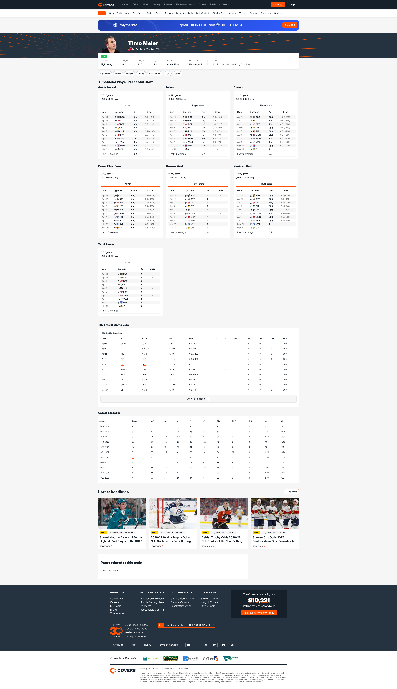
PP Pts (141, 74)
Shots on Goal (243, 166)
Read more (292, 492)
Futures (169, 13)
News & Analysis (184, 13)
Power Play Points (110, 166)
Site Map (118, 644)
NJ (133, 462)
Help (133, 644)
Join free (277, 4)
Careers (114, 602)
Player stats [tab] (130, 105)
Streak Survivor (210, 598)
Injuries (232, 13)
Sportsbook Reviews (152, 598)
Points (118, 74)
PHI (122, 364)
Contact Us (116, 598)
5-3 (145, 354)
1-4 (144, 385)
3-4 (144, 374)
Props (158, 13)
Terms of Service (168, 644)
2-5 (144, 359)
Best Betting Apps (181, 605)
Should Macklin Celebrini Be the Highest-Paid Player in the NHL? (121, 539)
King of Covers (209, 602)
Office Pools (208, 605)
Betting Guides (152, 592)
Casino (202, 4)
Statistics (278, 13)
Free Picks (137, 13)
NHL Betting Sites (110, 570)
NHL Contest (202, 13)
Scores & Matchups (119, 13)
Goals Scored (107, 87)
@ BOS (124, 343)
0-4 (144, 343)
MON (123, 374)
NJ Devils (137, 49)
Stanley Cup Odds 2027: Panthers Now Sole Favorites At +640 (274, 539)
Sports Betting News (152, 602)
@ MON (124, 369)
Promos (168, 4)
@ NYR (124, 385)
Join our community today (259, 612)
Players (253, 13)
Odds (135, 4)
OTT (123, 349)
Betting (156, 4)
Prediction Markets (220, 4)
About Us (117, 592)
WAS (123, 379)
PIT (122, 359)
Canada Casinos (180, 602)
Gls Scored (105, 74)
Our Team (115, 605)
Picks (145, 4)
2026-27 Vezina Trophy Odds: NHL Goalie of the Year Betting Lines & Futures (171, 539)
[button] (198, 399)
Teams (242, 13)
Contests (208, 592)
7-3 (145, 379)
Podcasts (145, 605)
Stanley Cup (219, 13)
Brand (113, 609)
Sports (124, 4)
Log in (293, 4)
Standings (266, 13)
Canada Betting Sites (183, 598)
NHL (102, 13)
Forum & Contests (185, 4)
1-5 (144, 364)
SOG (168, 74)
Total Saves (106, 244)
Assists (129, 74)
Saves (177, 74)
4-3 (145, 349)
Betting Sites (181, 592)
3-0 (145, 369)
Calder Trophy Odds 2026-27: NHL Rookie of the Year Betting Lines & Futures (222, 539)
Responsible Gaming (152, 609)
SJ (133, 426)
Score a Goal (154, 74)
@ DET (124, 354)
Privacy (147, 644)
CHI (122, 390)
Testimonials (117, 613)
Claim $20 (289, 25)
